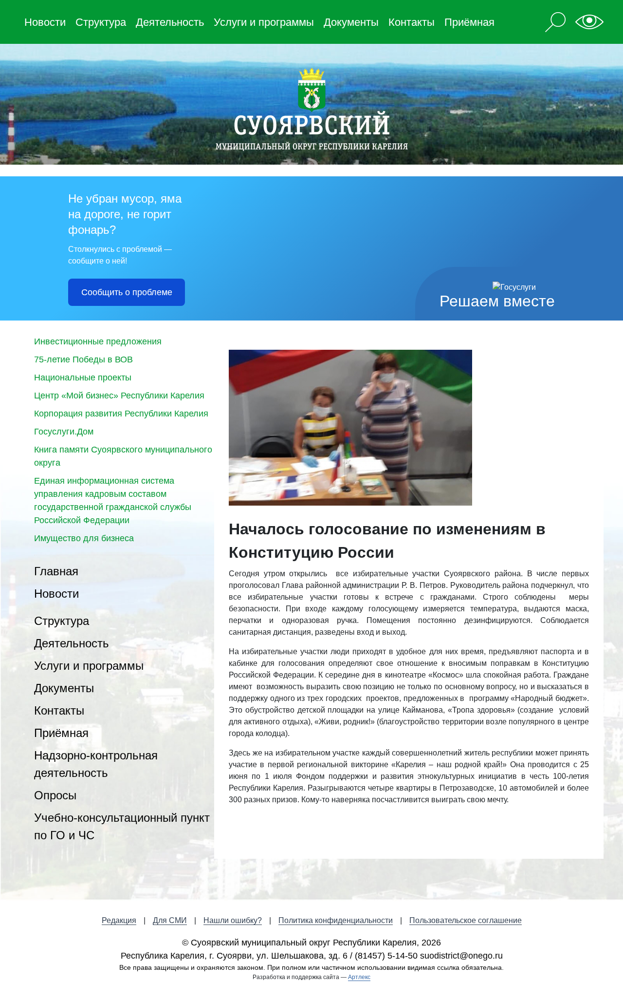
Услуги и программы (264, 22)
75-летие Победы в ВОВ (83, 359)
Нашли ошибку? (232, 920)
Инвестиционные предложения (98, 341)
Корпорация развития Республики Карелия (121, 413)
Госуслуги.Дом (63, 431)
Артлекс (359, 977)
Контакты (411, 22)
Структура (100, 22)
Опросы (55, 795)
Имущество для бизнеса (84, 538)
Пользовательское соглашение (465, 920)
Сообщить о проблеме (126, 292)
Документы (351, 22)
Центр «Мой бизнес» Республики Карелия (119, 395)
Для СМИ (170, 920)
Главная (56, 571)
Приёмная (469, 22)
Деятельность (170, 22)
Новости (45, 22)
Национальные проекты (82, 377)
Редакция (119, 920)
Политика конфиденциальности (335, 920)
